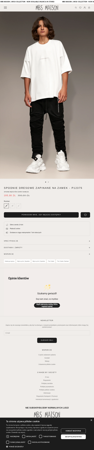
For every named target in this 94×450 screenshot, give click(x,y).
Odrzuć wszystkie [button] (73, 431)
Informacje (47, 393)
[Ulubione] (80, 8)
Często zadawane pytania (47, 355)
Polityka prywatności (47, 387)
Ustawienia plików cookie (47, 364)
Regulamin (47, 380)
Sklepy (47, 361)
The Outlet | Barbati (63, 261)
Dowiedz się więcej (18, 432)
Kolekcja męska (9, 261)
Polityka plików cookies (47, 390)
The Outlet (51, 261)
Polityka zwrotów (47, 383)
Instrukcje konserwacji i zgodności (47, 399)
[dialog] (47, 434)
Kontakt (47, 358)
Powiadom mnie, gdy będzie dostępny (41, 215)
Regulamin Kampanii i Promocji (47, 396)
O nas (47, 377)
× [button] (91, 420)
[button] (32, 446)
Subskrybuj (47, 340)
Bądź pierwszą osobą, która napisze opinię (47, 305)
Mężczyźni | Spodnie (23, 261)
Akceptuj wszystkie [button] (73, 437)
